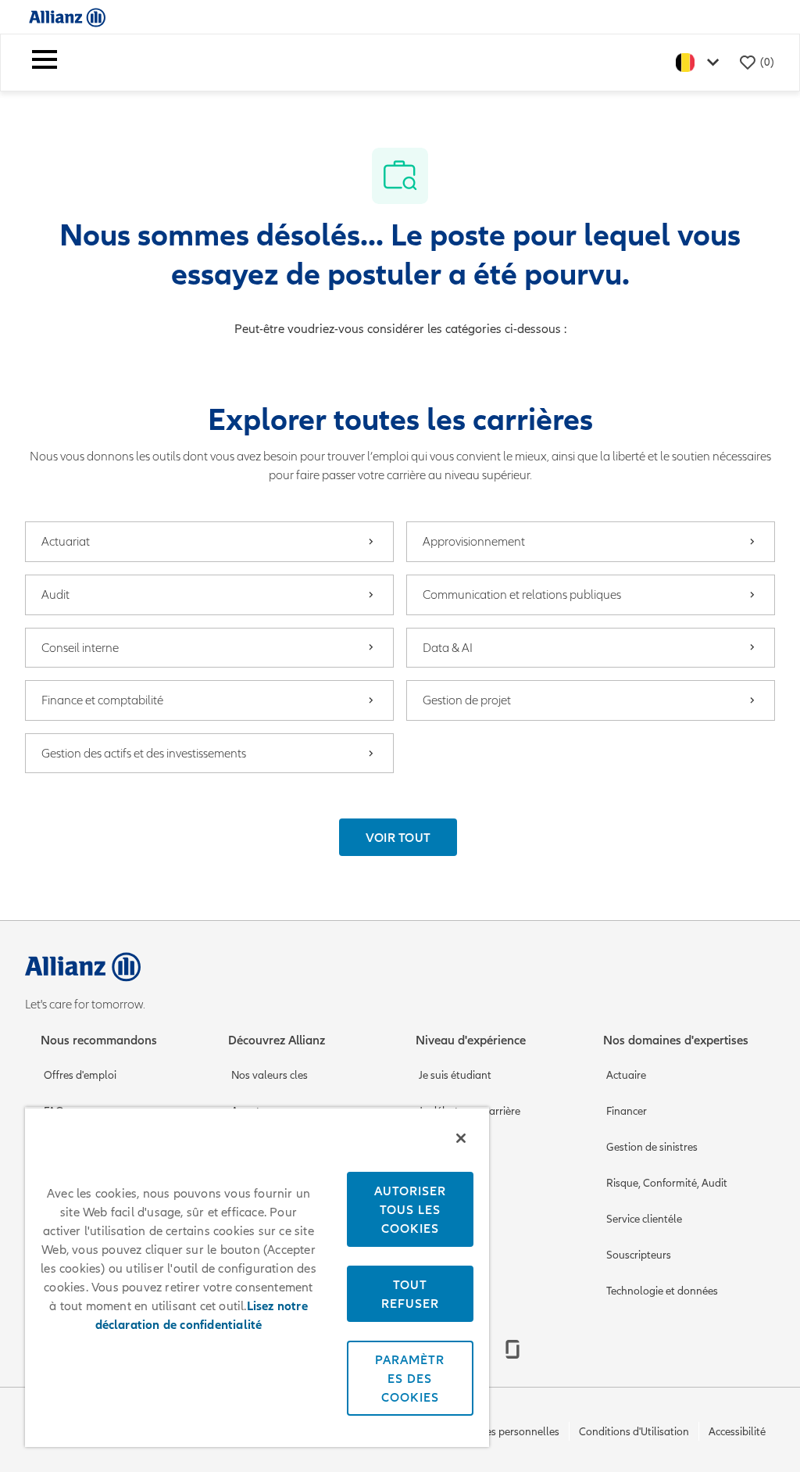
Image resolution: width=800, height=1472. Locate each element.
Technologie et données (662, 1291)
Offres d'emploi (80, 1075)
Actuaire (626, 1075)
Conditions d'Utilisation (634, 1431)
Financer (626, 1111)
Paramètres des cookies (410, 1378)
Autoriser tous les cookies (410, 1209)
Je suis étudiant (455, 1075)
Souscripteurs (638, 1255)
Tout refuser (410, 1293)
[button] (398, 837)
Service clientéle (644, 1219)
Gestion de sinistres (652, 1147)
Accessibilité (737, 1431)
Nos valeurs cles (269, 1075)
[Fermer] (461, 1138)
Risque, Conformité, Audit (666, 1183)
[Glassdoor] (512, 1349)
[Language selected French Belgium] (701, 62)
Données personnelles (507, 1431)
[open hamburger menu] (44, 62)
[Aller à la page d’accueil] (67, 17)
